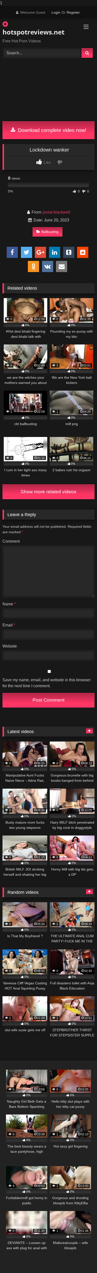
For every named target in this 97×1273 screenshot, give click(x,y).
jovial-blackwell (56, 212)
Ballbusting (49, 232)
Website (9, 646)
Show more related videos (48, 491)
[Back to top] (81, 1259)
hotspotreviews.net (33, 32)
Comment (11, 541)
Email (8, 625)
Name (9, 604)
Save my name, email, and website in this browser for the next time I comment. (46, 683)
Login (55, 12)
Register (73, 12)
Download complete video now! (51, 130)
